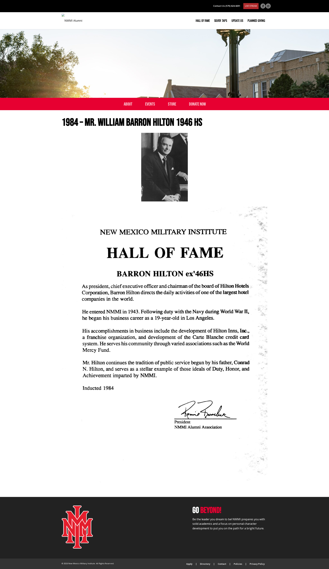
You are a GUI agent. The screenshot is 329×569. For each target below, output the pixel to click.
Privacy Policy (257, 563)
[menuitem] (202, 20)
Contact (222, 563)
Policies (238, 563)
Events (150, 104)
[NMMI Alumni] (72, 20)
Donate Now (197, 104)
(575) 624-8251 (232, 5)
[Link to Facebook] (262, 6)
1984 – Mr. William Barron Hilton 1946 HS (132, 122)
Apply (189, 563)
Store (172, 104)
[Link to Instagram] (268, 6)
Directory (205, 563)
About (128, 104)
